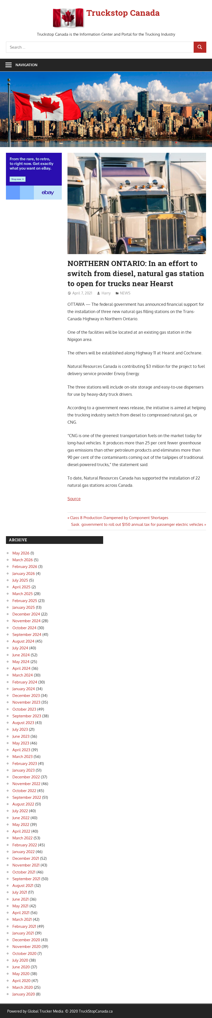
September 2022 (26, 797)
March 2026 (22, 559)
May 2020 (20, 973)
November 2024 (26, 620)
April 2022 (21, 831)
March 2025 (22, 593)
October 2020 (24, 953)
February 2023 (24, 763)
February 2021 (24, 926)
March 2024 (22, 675)
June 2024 (21, 654)
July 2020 (20, 960)
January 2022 (23, 851)
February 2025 (24, 600)
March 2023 (22, 756)
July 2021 (19, 892)
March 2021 (22, 919)
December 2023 (26, 695)
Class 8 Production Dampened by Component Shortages (119, 517)
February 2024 (24, 682)
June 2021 (20, 899)
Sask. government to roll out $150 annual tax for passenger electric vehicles (137, 524)
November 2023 (26, 702)
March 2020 (22, 987)
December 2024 (26, 614)
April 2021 (20, 912)
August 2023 (23, 722)
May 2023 (20, 743)
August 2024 (23, 641)
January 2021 (23, 933)
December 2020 (26, 939)
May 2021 (20, 905)
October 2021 (23, 872)
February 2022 (24, 844)
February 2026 (24, 566)
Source (74, 498)
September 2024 (26, 634)
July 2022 (20, 810)
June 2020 (21, 966)
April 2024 (21, 668)
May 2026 (20, 553)
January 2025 (23, 607)
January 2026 (23, 573)
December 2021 (25, 858)
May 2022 (20, 824)
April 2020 (21, 980)
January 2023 (23, 770)
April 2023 (21, 749)
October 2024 (24, 627)
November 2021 (26, 865)
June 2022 (20, 817)
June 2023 (20, 736)
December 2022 (26, 776)
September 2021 (26, 878)
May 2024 (20, 661)
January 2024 (23, 688)
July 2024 (20, 647)
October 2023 (24, 709)
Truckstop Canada (123, 12)
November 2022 (26, 783)
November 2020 (26, 946)
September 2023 (26, 715)
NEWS (125, 293)
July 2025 (20, 580)
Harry (106, 293)
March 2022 (22, 837)
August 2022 (23, 804)
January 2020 (23, 994)
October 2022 (24, 790)
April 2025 (21, 586)
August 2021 (22, 885)
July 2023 (20, 729)
